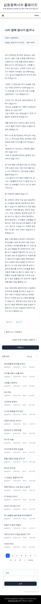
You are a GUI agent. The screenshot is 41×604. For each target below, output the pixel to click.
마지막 (30, 560)
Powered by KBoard (31, 592)
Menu (36, 15)
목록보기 (20, 347)
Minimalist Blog (13, 601)
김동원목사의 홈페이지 (20, 5)
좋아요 (9, 322)
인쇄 (32, 322)
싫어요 (19, 322)
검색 (20, 584)
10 (20, 560)
